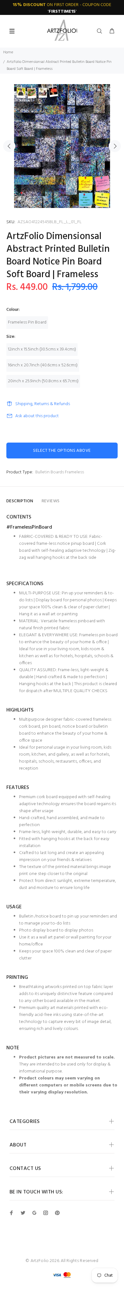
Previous (9, 146)
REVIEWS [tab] (51, 501)
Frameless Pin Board (27, 322)
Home (8, 52)
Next (115, 146)
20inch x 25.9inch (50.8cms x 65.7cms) (43, 381)
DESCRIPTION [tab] (19, 501)
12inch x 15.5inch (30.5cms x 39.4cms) (42, 349)
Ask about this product (37, 416)
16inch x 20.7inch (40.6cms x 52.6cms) (43, 365)
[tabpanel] (62, 146)
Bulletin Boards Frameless (59, 472)
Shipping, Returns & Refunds (42, 404)
